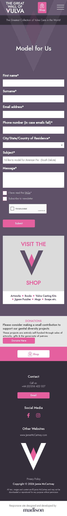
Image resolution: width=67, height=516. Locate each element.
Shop (35, 354)
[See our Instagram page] (38, 415)
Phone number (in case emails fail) (28, 122)
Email (33, 395)
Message (10, 168)
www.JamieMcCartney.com (33, 435)
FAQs (27, 193)
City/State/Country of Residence (26, 138)
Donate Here (19, 340)
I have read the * (20, 193)
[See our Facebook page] (28, 415)
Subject (9, 152)
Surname (10, 91)
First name (11, 75)
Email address (13, 107)
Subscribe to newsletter (21, 198)
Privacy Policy (33, 479)
